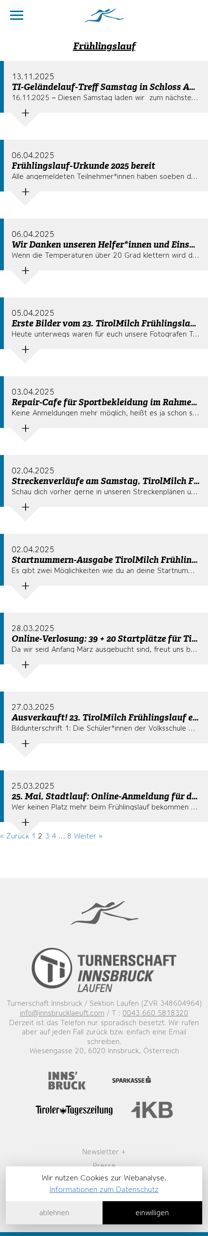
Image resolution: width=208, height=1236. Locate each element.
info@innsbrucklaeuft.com (62, 1013)
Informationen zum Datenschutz (104, 1189)
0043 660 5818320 (155, 1013)
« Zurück (14, 836)
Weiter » (88, 836)
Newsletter (100, 1152)
